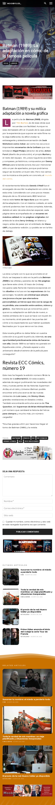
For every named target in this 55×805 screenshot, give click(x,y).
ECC (20, 441)
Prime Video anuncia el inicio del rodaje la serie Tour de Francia (35, 631)
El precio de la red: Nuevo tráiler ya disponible (34, 610)
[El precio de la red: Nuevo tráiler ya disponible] (11, 616)
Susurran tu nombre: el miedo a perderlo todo (36, 570)
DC (33, 438)
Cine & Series (25, 597)
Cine (22, 574)
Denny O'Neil (10, 441)
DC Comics (42, 438)
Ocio (6, 63)
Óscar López (29, 69)
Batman (16, 438)
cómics (26, 438)
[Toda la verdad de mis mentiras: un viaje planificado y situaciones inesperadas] (11, 597)
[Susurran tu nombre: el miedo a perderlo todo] (11, 577)
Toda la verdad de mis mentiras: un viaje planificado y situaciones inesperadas (36, 591)
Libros (14, 63)
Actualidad (25, 614)
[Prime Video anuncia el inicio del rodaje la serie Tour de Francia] (11, 636)
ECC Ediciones (32, 441)
